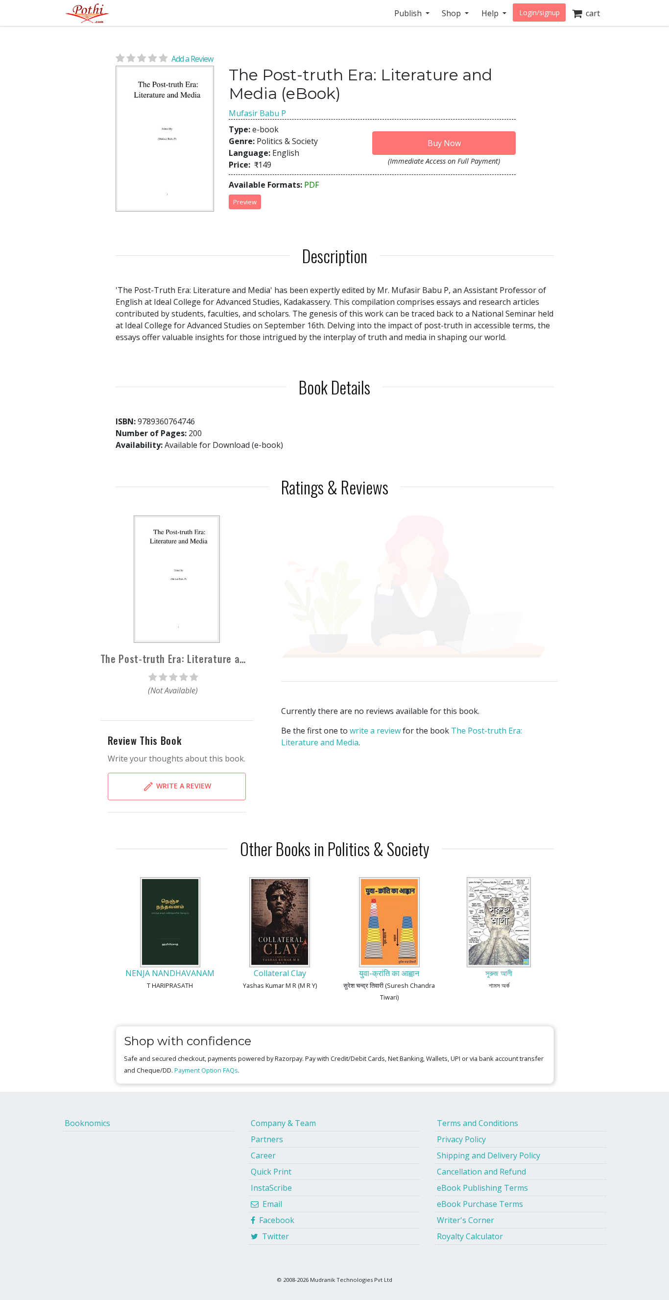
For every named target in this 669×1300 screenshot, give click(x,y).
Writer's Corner (465, 1220)
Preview (245, 201)
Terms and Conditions (477, 1123)
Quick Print (271, 1171)
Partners (267, 1139)
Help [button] (491, 13)
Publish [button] (409, 13)
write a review (375, 730)
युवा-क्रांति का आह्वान (389, 973)
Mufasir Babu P (257, 113)
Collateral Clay (280, 973)
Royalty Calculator (470, 1236)
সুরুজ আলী (498, 973)
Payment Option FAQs (206, 1070)
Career (263, 1155)
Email (270, 1204)
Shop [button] (452, 13)
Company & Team (283, 1123)
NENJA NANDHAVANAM (170, 973)
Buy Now (444, 143)
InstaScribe (271, 1187)
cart (591, 13)
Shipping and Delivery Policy (488, 1155)
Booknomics (87, 1123)
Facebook (274, 1220)
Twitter (273, 1236)
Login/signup (539, 12)
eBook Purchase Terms (480, 1204)
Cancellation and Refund (481, 1171)
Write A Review (182, 785)
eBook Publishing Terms (482, 1187)
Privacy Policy (461, 1139)
